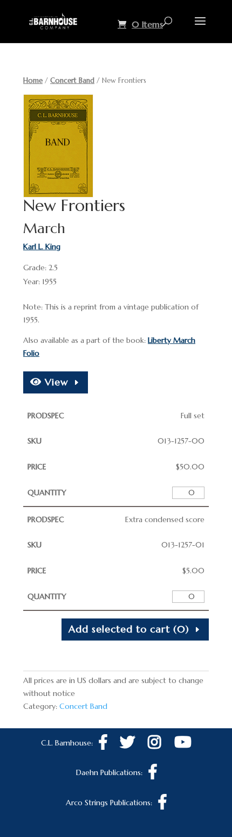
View (55, 382)
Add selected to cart (129, 629)
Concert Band (72, 80)
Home (33, 80)
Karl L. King (41, 246)
